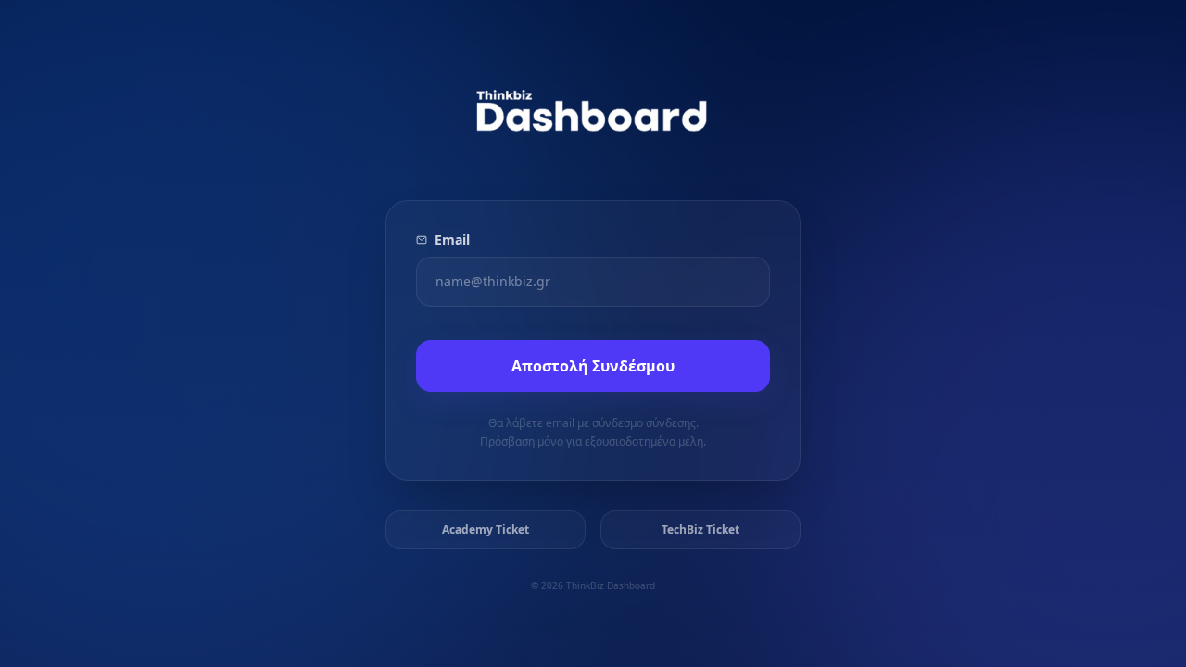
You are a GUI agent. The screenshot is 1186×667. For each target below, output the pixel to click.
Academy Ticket (485, 529)
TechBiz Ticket (700, 529)
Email (452, 239)
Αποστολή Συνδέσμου (593, 366)
